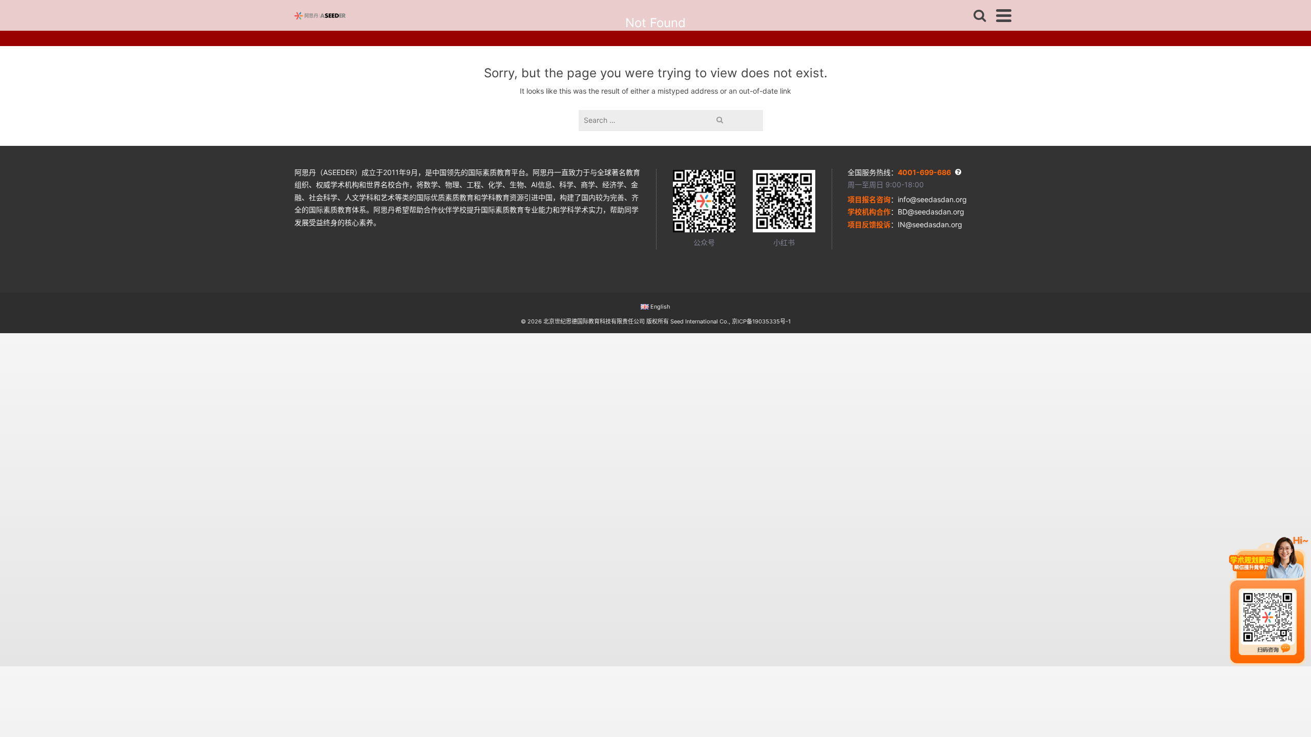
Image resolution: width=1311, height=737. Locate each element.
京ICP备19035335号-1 (761, 321)
